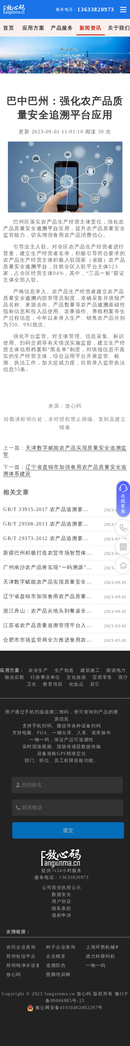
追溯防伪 (56, 965)
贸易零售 (102, 677)
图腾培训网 (58, 974)
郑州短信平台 (21, 956)
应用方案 (33, 28)
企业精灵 (56, 956)
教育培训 (52, 684)
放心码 (13, 974)
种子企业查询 (61, 947)
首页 (8, 28)
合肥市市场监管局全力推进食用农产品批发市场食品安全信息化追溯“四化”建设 (47, 639)
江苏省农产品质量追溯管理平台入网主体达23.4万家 (47, 625)
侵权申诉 (61, 915)
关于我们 (119, 28)
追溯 (30, 298)
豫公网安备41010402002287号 (69, 1007)
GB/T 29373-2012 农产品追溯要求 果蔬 (47, 538)
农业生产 (38, 670)
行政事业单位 (45, 677)
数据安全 (61, 894)
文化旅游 (76, 677)
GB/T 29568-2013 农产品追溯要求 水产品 (47, 523)
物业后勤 (14, 677)
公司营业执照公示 (61, 887)
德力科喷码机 (100, 956)
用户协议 (61, 901)
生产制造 (64, 670)
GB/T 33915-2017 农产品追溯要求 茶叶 (47, 509)
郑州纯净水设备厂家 (28, 965)
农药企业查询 (21, 947)
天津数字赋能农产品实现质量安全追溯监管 (47, 581)
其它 (95, 684)
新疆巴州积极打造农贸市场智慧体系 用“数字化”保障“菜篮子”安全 (47, 552)
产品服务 (62, 28)
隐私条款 (61, 908)
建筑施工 (90, 670)
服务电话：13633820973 (61, 877)
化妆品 (76, 684)
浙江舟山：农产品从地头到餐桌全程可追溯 (47, 610)
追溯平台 (48, 228)
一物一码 (95, 965)
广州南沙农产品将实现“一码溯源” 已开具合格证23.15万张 (47, 567)
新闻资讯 (91, 28)
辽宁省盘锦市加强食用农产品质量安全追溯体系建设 (47, 596)
